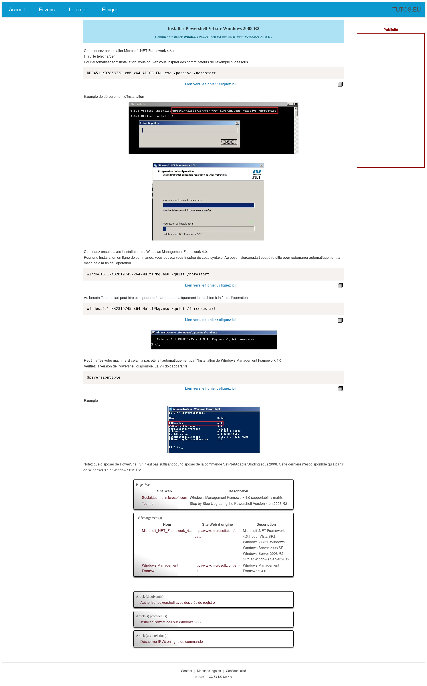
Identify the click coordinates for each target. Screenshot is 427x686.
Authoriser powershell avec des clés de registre (177, 602)
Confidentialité (236, 670)
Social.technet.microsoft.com (164, 497)
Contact (186, 670)
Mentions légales (209, 670)
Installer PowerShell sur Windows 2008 (171, 621)
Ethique (110, 9)
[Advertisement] (390, 100)
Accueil (17, 9)
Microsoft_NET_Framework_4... (167, 530)
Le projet (78, 9)
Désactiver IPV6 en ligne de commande (171, 641)
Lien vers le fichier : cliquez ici (210, 83)
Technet (148, 503)
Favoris (47, 9)
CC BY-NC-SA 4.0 (220, 676)
